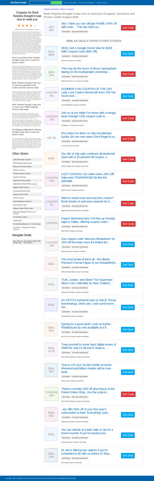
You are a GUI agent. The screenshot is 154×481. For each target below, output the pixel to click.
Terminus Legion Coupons (21, 173)
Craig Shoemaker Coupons (22, 159)
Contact (32, 478)
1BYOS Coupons (18, 198)
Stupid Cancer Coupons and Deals (72, 190)
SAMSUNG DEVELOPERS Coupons (25, 184)
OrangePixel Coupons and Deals (72, 316)
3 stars (27, 26)
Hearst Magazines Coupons (22, 201)
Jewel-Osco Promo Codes (21, 180)
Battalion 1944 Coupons (21, 187)
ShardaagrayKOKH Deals (21, 191)
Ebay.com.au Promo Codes (22, 166)
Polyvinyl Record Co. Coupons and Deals (74, 81)
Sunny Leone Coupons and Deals (72, 381)
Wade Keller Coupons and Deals (72, 231)
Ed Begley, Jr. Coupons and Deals (72, 125)
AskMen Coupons (19, 170)
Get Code (128, 27)
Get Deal (128, 53)
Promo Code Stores (70, 2)
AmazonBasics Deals (20, 205)
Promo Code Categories (87, 2)
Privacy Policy (39, 478)
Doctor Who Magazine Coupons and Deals (75, 357)
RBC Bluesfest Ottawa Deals (22, 163)
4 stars (31, 26)
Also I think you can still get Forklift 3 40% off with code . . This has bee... (27, 242)
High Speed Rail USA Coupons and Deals (75, 210)
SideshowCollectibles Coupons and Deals (75, 272)
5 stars (35, 26)
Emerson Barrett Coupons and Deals (73, 251)
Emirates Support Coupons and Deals (73, 442)
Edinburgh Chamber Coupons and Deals (74, 421)
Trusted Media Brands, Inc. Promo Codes (27, 224)
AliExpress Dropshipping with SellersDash (63, 478)
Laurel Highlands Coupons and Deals (73, 105)
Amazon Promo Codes (20, 194)
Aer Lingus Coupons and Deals (71, 462)
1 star (19, 26)
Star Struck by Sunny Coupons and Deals (75, 336)
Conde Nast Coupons (20, 217)
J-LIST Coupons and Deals (70, 146)
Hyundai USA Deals (19, 177)
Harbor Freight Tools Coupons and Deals (74, 166)
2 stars (23, 26)
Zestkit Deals (17, 220)
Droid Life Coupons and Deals (71, 60)
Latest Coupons (102, 2)
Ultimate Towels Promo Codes (23, 208)
